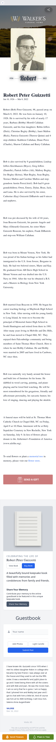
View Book (13, 565)
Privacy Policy (20, 730)
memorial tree (36, 456)
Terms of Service (35, 730)
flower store (34, 460)
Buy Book (28, 565)
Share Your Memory (18, 604)
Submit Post (28, 650)
